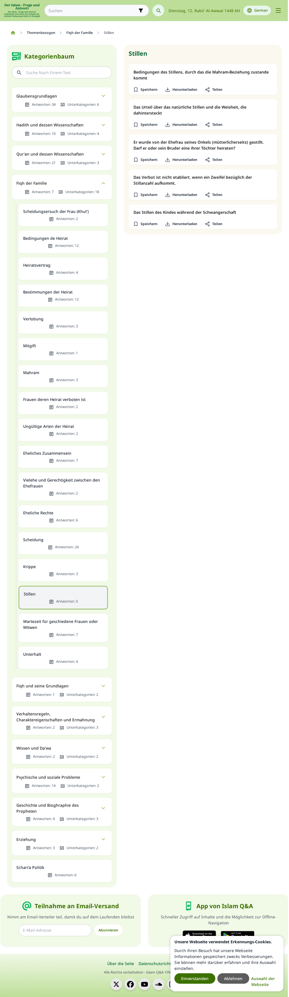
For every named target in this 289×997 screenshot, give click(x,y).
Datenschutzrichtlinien (160, 963)
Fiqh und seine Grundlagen (42, 686)
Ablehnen (233, 978)
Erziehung (26, 839)
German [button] (261, 10)
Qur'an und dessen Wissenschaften (50, 154)
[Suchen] (158, 10)
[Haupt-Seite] (13, 33)
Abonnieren (108, 930)
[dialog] (226, 963)
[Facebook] (130, 984)
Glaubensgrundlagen (36, 96)
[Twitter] (116, 984)
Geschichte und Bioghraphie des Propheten (47, 808)
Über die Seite (120, 963)
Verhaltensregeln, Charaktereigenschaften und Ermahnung (55, 716)
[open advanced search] (141, 10)
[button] (145, 90)
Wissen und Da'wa (33, 748)
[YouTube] (144, 984)
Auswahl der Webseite (263, 981)
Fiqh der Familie (31, 183)
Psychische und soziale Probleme (48, 777)
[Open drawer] (278, 10)
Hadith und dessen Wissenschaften (50, 125)
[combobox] (93, 11)
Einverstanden (195, 978)
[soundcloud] (159, 984)
